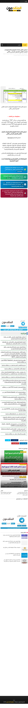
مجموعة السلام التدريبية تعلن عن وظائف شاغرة (13, 377)
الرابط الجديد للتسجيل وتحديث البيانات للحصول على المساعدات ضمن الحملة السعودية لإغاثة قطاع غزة (14, 419)
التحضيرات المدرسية (16, 53)
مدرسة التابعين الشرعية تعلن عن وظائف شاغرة (13, 365)
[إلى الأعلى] (14, 700)
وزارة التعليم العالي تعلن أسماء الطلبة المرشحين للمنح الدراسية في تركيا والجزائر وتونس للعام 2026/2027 (14, 404)
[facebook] (3, 1)
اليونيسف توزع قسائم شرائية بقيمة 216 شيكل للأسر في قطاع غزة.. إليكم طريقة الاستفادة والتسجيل (14, 382)
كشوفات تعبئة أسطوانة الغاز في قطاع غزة (11, 547)
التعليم (11, 53)
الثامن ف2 (8, 53)
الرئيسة (24, 44)
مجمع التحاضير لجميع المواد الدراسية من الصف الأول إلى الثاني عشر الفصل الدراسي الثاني (14, 459)
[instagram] (5, 1)
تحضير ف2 (15, 55)
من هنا (11, 159)
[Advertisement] (14, 26)
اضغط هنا (10, 137)
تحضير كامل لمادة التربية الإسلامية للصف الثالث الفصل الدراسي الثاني (15, 484)
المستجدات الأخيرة (21, 55)
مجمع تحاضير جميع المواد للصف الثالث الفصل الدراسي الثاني (14, 472)
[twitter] (1, 1)
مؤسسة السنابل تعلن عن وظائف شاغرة (15, 434)
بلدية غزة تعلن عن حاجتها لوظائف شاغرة (15, 414)
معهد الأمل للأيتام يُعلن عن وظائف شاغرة (14, 368)
